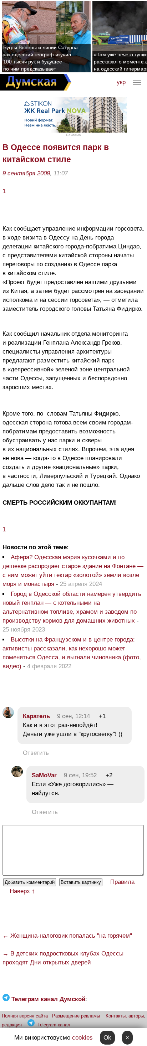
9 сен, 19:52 (80, 775)
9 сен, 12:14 (73, 716)
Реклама (73, 135)
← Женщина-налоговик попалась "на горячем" (67, 935)
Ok (107, 1037)
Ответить (36, 752)
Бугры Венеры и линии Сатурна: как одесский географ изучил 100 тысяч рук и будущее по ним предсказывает (41, 58)
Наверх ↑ (22, 891)
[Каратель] (8, 716)
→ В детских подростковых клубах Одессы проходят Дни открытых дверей (62, 958)
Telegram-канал (53, 1024)
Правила (122, 881)
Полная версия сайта (25, 1016)
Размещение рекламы (76, 1016)
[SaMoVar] (17, 775)
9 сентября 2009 (26, 173)
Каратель (36, 716)
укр (121, 82)
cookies (82, 1037)
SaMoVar (44, 775)
